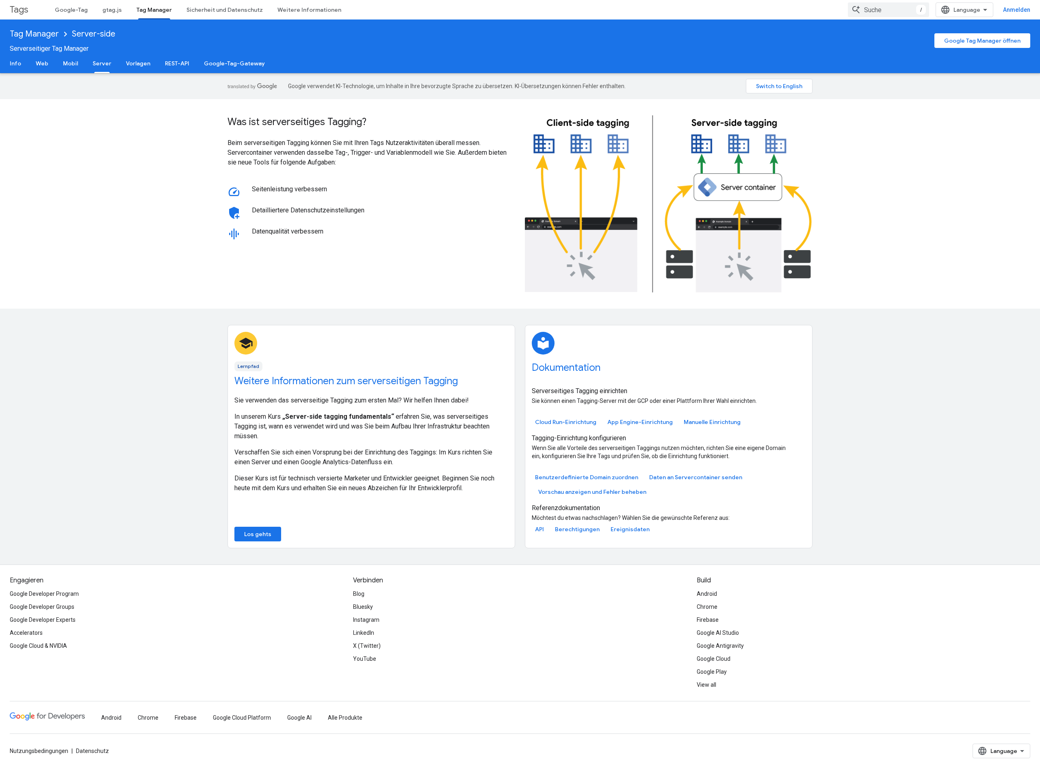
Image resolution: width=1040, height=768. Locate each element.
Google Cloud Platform (242, 717)
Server (102, 63)
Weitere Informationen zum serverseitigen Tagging (346, 381)
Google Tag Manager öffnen (982, 40)
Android (707, 594)
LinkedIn (363, 633)
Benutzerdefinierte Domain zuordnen (586, 477)
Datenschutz (92, 751)
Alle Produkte (345, 717)
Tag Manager (154, 9)
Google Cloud (713, 659)
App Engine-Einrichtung (640, 422)
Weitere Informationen (309, 9)
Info (15, 63)
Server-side (93, 34)
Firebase (708, 620)
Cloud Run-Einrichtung (565, 422)
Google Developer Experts (43, 620)
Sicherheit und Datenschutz (224, 9)
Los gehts (257, 534)
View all (706, 684)
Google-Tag (71, 9)
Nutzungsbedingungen (39, 751)
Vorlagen (138, 63)
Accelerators (26, 633)
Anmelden (1016, 9)
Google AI (299, 717)
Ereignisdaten (630, 529)
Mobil (70, 63)
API (539, 529)
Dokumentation (566, 367)
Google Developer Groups (42, 607)
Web (42, 63)
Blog (358, 594)
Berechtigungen (577, 529)
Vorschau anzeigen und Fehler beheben (592, 491)
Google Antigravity (720, 646)
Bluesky (363, 607)
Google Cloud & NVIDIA (38, 646)
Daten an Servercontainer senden (695, 477)
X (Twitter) (367, 646)
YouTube (364, 659)
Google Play (712, 671)
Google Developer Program (44, 594)
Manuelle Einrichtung (712, 422)
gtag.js (112, 9)
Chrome (707, 607)
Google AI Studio (718, 633)
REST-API (177, 63)
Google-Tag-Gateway (234, 63)
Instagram (366, 620)
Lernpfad (248, 366)
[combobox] (888, 9)
